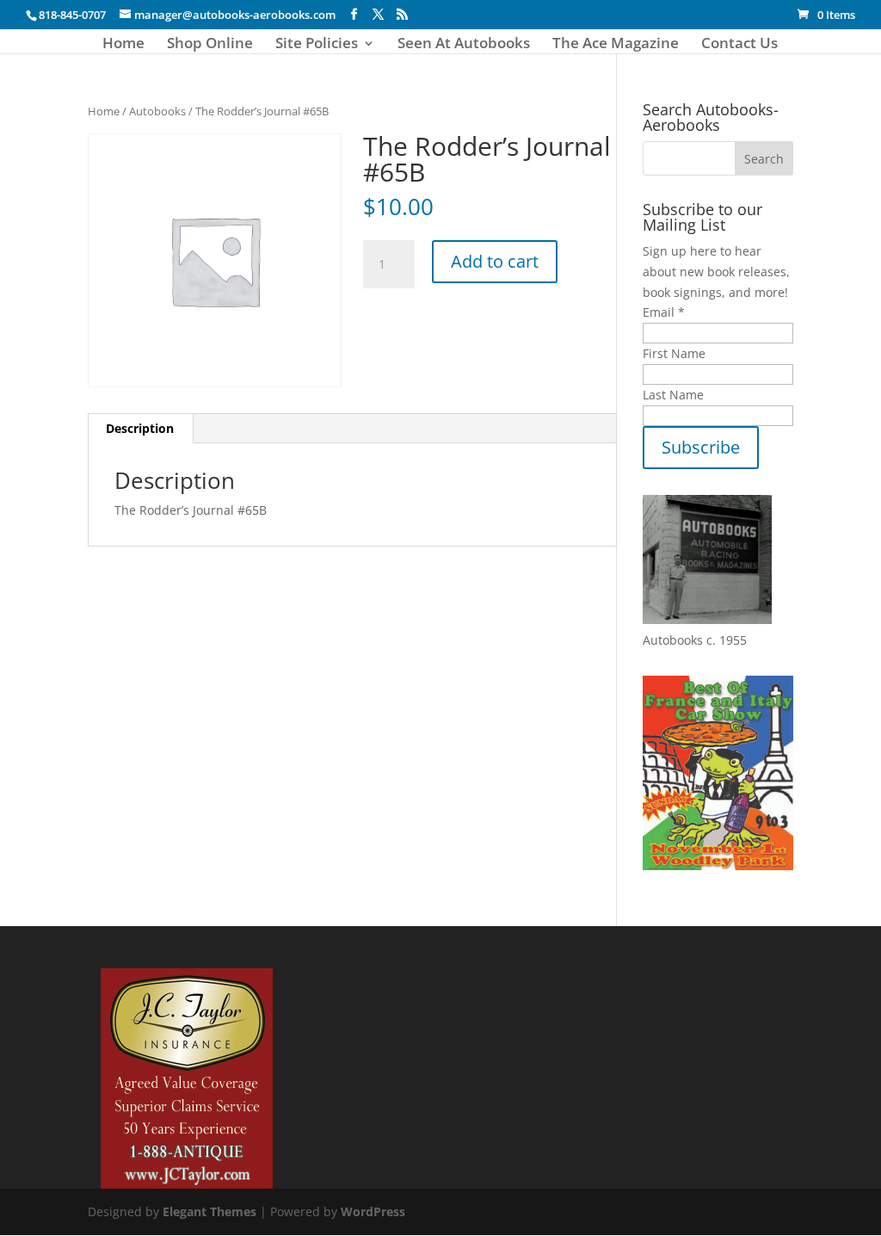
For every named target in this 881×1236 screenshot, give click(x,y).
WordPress (373, 1211)
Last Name (673, 394)
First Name (674, 353)
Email (664, 312)
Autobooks (157, 111)
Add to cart (495, 261)
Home (123, 45)
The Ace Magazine (615, 45)
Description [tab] (140, 428)
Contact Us (739, 45)
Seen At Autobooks (463, 45)
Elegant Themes (209, 1211)
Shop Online (210, 45)
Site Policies (316, 45)
